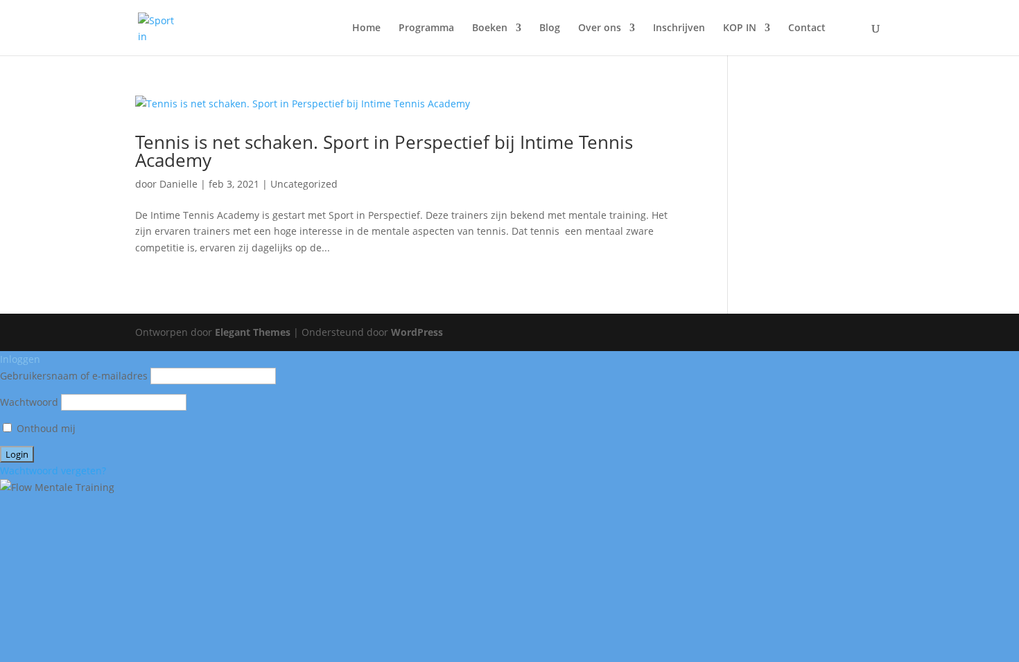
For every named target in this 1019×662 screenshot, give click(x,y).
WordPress (417, 332)
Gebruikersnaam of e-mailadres (74, 375)
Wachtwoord (29, 402)
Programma (426, 28)
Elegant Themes (252, 332)
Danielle (178, 183)
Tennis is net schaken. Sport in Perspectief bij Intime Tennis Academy (384, 150)
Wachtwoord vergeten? (53, 470)
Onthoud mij (45, 428)
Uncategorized (304, 183)
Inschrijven (679, 28)
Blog (549, 28)
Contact (807, 28)
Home (366, 28)
